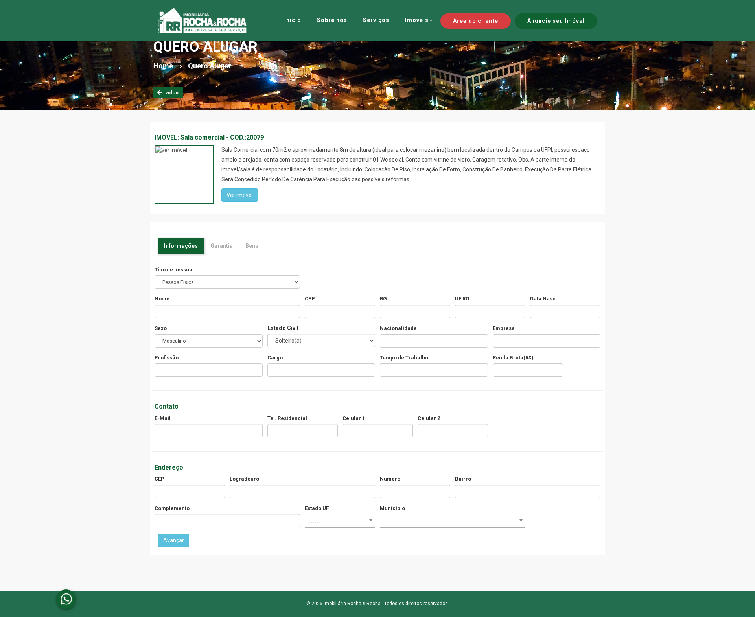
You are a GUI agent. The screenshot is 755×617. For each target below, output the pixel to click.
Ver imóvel (239, 195)
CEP (159, 479)
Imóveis (417, 20)
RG (383, 299)
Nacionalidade (398, 328)
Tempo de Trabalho (404, 358)
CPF (310, 299)
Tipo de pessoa (173, 270)
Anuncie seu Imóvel (556, 21)
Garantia (221, 246)
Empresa (504, 328)
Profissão (167, 358)
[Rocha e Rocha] (202, 20)
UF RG (462, 299)
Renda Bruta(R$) (513, 358)
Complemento (172, 508)
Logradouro (244, 479)
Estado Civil (282, 328)
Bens (251, 246)
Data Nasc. (543, 299)
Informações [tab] (181, 246)
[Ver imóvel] (171, 150)
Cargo (275, 358)
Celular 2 (429, 418)
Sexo (161, 328)
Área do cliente (475, 21)
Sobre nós (332, 20)
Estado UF (317, 508)
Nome (162, 299)
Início (292, 20)
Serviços (376, 20)
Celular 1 (354, 418)
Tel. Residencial (287, 418)
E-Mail (163, 418)
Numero (390, 479)
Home (163, 66)
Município (392, 508)
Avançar (173, 540)
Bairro (463, 479)
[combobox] (340, 521)
